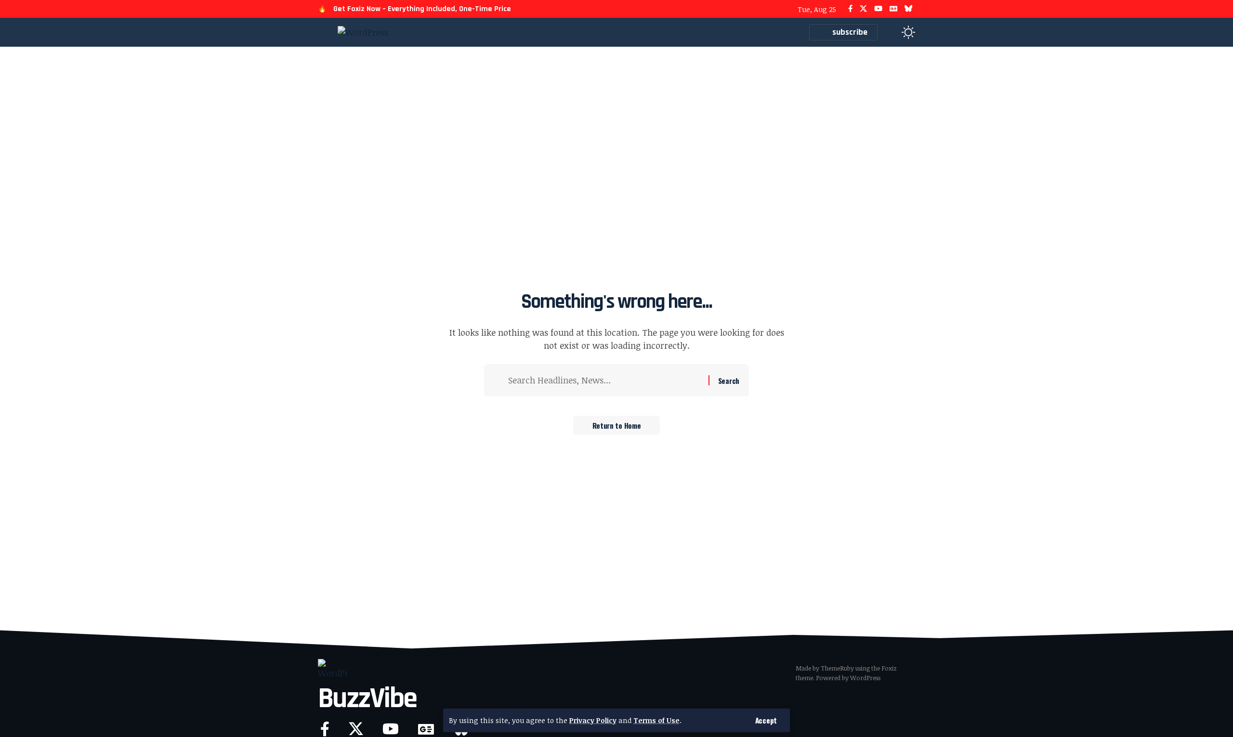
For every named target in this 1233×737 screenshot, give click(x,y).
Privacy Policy (592, 720)
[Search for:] (604, 380)
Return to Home (616, 425)
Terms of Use (656, 720)
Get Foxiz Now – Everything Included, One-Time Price (422, 9)
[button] (766, 720)
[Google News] (893, 8)
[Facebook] (850, 8)
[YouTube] (878, 8)
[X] (863, 8)
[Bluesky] (908, 8)
